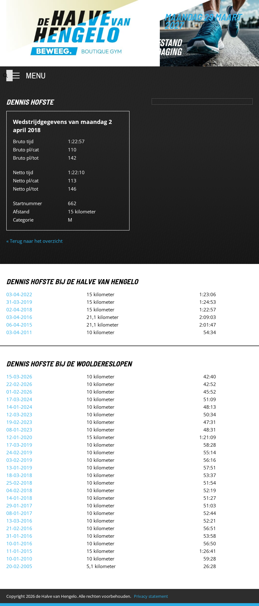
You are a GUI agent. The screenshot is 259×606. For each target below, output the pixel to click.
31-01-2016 (19, 536)
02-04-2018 (19, 309)
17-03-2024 (19, 399)
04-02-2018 (19, 490)
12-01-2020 (19, 437)
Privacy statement (151, 596)
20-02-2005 (19, 566)
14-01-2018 (19, 498)
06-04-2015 (19, 324)
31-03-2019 (19, 302)
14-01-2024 (19, 407)
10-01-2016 (19, 543)
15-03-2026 (19, 376)
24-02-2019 (19, 452)
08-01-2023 (19, 429)
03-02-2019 (19, 460)
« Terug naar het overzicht (34, 241)
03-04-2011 (19, 332)
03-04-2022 (19, 294)
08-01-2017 (19, 513)
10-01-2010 (19, 558)
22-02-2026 (19, 384)
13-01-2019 (19, 467)
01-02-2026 (19, 392)
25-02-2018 (19, 483)
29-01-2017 (19, 505)
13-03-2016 (19, 520)
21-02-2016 (19, 528)
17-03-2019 (19, 445)
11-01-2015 (19, 551)
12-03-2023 (19, 414)
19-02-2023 (19, 422)
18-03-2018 (19, 475)
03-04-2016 (19, 317)
